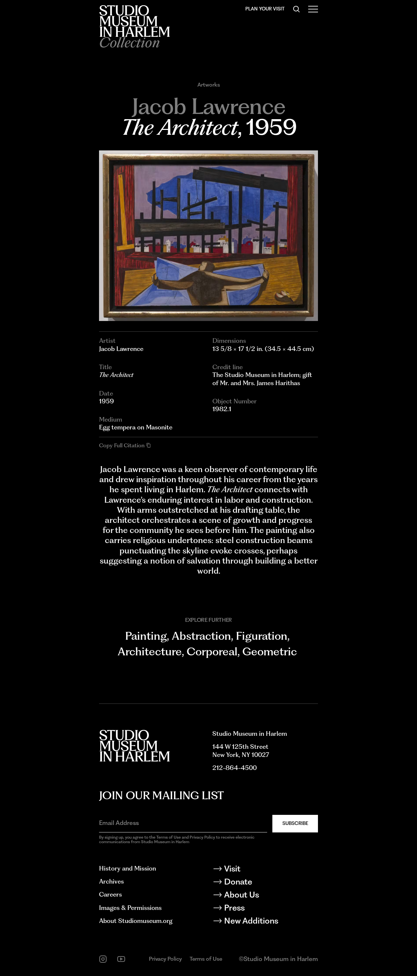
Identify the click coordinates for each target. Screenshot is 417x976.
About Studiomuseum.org (135, 921)
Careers (110, 894)
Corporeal (212, 651)
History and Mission (127, 868)
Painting (146, 635)
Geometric (269, 651)
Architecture (150, 651)
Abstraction (201, 635)
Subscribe (295, 823)
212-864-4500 (234, 768)
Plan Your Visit (265, 9)
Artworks (208, 85)
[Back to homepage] (134, 21)
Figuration (261, 635)
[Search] (296, 9)
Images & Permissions (130, 908)
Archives (111, 881)
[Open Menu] (313, 9)
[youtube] (121, 959)
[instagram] (103, 959)
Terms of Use (206, 958)
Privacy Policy (165, 958)
